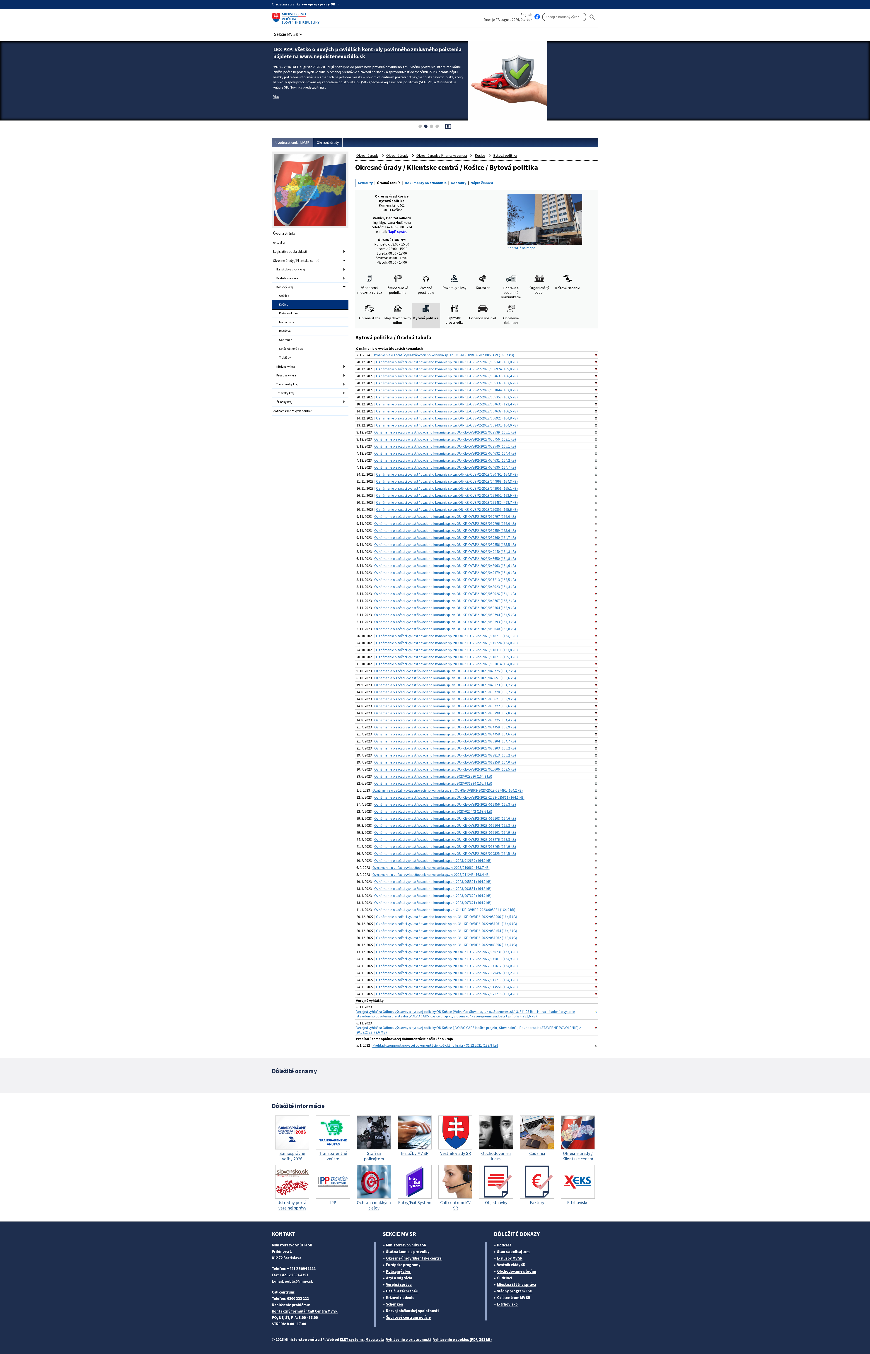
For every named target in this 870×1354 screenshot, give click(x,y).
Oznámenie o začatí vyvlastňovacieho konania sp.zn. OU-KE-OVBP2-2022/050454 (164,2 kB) (446, 930)
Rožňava (285, 331)
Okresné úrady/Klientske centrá (414, 1258)
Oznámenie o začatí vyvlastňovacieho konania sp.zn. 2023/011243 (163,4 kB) (431, 874)
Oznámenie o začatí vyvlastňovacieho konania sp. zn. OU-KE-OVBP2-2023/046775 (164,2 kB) (445, 671)
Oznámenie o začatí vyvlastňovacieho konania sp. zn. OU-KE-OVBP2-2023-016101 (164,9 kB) (445, 832)
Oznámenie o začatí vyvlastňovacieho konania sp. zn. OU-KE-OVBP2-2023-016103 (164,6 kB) (445, 818)
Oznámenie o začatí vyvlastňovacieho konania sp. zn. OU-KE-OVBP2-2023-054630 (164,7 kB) (445, 467)
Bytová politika (505, 155)
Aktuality (279, 242)
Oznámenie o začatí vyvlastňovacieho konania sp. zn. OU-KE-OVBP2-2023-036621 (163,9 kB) (445, 699)
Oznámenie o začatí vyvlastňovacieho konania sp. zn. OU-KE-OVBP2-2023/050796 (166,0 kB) (445, 523)
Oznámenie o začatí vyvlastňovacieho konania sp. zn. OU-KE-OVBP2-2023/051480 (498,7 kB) (447, 502)
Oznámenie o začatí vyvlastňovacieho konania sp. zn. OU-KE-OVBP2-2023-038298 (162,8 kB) (445, 713)
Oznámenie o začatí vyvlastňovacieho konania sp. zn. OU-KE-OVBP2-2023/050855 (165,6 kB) (447, 509)
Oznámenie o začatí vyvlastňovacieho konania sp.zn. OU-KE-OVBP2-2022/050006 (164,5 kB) (446, 916)
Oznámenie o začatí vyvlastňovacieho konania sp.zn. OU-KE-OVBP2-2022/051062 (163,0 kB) (446, 937)
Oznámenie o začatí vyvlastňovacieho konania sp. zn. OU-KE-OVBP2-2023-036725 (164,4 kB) (445, 720)
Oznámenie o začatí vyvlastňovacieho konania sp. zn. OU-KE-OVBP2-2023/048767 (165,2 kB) (445, 600)
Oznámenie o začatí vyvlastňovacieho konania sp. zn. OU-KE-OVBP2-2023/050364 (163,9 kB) (445, 607)
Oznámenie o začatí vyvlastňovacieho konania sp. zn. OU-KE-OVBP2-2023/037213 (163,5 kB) (445, 579)
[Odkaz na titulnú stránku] (297, 17)
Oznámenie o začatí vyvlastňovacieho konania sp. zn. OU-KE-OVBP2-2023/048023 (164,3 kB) (445, 586)
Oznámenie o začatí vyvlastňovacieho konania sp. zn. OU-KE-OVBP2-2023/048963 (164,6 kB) (445, 565)
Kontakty (458, 183)
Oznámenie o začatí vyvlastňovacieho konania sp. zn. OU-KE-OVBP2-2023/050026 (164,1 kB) (445, 593)
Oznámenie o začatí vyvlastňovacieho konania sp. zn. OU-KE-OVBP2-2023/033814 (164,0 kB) (447, 664)
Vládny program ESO (514, 1291)
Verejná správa (399, 1284)
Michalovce (286, 322)
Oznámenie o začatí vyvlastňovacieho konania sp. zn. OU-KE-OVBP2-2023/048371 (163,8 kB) (447, 650)
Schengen (394, 1304)
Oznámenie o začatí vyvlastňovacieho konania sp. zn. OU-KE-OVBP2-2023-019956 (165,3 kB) (445, 804)
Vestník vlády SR (511, 1264)
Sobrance (285, 340)
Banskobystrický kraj (290, 269)
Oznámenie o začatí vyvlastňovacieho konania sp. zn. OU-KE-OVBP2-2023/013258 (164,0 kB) (445, 762)
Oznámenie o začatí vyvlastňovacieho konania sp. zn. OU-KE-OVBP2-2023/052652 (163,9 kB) (447, 495)
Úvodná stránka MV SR (292, 142)
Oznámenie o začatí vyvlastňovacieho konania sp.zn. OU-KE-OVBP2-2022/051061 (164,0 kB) (446, 923)
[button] (288, 33)
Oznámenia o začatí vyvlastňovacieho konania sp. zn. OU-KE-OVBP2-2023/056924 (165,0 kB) (447, 369)
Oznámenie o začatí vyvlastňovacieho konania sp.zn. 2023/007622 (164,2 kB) (432, 895)
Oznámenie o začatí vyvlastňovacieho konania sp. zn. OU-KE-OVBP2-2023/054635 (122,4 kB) (447, 404)
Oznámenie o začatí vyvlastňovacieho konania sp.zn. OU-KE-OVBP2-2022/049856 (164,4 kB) (446, 944)
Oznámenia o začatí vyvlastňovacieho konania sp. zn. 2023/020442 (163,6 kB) (433, 811)
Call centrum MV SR (513, 1297)
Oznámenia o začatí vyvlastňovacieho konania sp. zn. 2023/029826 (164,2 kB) (433, 776)
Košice (283, 304)
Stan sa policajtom (513, 1251)
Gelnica (284, 296)
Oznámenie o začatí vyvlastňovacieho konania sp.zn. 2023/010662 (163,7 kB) (431, 867)
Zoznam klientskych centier (292, 411)
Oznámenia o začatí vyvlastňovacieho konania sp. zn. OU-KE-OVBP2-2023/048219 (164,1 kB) (447, 636)
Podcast (504, 1245)
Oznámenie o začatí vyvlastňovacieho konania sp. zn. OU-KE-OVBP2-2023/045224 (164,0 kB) (447, 643)
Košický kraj (284, 287)
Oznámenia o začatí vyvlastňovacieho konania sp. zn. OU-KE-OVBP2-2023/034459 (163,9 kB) (445, 727)
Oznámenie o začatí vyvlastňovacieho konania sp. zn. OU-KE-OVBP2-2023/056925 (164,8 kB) (447, 418)
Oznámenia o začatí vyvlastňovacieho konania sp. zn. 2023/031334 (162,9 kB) (433, 783)
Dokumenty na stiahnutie (426, 183)
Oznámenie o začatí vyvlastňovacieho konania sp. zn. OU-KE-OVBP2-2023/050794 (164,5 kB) (445, 614)
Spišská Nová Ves (291, 349)
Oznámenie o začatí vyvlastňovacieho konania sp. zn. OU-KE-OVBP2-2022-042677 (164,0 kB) (447, 966)
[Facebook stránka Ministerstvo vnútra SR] (537, 17)
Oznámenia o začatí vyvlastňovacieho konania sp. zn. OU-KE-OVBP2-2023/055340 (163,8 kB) (447, 362)
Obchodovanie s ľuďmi (516, 1271)
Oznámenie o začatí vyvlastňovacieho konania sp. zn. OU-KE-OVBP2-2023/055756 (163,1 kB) (445, 439)
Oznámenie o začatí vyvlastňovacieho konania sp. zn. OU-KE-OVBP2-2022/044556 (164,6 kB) (447, 987)
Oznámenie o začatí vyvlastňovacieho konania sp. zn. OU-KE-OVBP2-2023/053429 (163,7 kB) (443, 355)
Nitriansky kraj (285, 366)
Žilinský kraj (284, 402)
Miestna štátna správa (516, 1284)
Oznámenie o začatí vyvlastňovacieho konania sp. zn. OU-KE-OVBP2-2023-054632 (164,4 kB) (445, 453)
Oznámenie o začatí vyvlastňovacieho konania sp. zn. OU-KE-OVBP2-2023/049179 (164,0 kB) (445, 572)
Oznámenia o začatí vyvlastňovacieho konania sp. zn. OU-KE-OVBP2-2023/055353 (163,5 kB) (447, 397)
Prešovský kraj (286, 375)
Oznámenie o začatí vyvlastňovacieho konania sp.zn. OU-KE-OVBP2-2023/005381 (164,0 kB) (444, 909)
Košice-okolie (288, 313)
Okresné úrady (328, 142)
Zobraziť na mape (521, 248)
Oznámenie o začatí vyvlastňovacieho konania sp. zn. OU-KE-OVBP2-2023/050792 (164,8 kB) (447, 474)
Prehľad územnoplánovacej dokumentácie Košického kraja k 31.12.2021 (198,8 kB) (435, 1045)
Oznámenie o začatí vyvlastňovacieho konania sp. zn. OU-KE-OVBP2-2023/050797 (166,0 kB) (445, 516)
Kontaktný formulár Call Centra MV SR (305, 1311)
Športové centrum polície (408, 1317)
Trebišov (285, 357)
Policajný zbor (398, 1271)
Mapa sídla (374, 1339)
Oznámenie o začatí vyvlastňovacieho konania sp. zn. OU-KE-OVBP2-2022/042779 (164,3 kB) (447, 980)
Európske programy (403, 1264)
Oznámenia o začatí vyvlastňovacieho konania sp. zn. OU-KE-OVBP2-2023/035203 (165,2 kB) (445, 748)
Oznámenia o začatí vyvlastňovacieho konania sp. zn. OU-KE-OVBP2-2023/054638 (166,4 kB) (447, 376)
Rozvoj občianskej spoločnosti (412, 1310)
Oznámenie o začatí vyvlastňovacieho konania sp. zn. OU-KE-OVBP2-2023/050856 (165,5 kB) (445, 544)
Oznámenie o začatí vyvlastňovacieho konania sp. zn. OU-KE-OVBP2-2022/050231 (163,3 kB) (447, 951)
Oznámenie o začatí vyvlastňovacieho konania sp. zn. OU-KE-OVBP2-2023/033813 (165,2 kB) (445, 755)
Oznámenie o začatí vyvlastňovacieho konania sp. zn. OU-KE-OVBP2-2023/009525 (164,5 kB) (445, 853)
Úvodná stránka (284, 233)
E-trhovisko (507, 1304)
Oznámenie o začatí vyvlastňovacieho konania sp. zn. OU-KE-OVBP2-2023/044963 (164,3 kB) (447, 481)
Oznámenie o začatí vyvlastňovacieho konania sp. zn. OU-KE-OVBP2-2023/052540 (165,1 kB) (445, 446)
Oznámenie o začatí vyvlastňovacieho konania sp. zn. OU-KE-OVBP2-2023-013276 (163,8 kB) (445, 839)
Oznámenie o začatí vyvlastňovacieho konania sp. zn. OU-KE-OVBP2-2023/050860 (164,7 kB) (445, 537)
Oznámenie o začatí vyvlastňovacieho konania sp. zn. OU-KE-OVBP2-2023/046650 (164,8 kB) (445, 558)
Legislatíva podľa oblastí (290, 251)
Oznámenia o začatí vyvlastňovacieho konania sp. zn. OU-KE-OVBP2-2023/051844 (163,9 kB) (447, 390)
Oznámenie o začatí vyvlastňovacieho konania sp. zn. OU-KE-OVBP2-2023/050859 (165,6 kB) (445, 530)
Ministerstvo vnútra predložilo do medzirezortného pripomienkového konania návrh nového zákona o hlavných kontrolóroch (367, 53)
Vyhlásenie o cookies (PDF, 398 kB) (462, 1339)
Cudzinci (504, 1277)
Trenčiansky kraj (287, 384)
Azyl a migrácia (399, 1277)
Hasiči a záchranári (402, 1291)
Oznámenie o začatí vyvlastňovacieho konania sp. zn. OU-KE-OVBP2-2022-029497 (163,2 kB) (447, 973)
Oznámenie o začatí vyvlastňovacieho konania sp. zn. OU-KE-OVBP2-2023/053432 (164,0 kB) (447, 425)
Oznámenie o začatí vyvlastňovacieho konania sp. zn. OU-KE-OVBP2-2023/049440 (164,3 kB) (445, 551)
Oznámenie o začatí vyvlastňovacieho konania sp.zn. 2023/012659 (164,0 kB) (432, 860)
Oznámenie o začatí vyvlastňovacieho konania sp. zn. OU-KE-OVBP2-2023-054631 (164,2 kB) (445, 460)
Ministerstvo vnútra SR (406, 1245)
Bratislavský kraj (287, 278)
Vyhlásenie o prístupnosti (408, 1339)
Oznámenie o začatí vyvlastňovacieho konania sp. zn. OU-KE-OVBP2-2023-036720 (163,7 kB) (445, 692)
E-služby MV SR (509, 1258)
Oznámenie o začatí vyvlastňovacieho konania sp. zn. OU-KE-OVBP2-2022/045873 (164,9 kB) (447, 958)
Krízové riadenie (400, 1297)
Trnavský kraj (285, 393)
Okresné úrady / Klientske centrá (296, 260)
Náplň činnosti (482, 183)
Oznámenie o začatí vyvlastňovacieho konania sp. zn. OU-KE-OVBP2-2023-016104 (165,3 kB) (445, 825)
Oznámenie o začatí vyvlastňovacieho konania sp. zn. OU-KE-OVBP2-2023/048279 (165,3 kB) (447, 657)
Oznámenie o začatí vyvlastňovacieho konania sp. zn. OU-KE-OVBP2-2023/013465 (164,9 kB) (445, 846)
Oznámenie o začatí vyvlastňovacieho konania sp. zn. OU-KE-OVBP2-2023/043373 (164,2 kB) (445, 685)
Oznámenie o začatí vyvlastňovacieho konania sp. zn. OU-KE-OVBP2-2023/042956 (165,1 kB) (447, 488)
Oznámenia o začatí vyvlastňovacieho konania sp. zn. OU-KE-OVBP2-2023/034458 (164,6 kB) (445, 734)
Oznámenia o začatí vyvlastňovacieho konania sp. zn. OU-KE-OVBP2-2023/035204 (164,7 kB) (445, 741)
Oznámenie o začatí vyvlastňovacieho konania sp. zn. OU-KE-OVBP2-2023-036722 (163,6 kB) (445, 706)
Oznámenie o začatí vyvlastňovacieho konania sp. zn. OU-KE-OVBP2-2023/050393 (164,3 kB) (445, 621)
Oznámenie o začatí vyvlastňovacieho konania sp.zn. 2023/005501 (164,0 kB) (432, 881)
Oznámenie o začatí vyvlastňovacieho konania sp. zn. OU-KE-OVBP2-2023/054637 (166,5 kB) (447, 411)
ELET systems (352, 1339)
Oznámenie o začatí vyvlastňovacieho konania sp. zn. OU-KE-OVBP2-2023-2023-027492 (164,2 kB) (447, 790)
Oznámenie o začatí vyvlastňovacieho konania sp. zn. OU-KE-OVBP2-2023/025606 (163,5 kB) (445, 769)
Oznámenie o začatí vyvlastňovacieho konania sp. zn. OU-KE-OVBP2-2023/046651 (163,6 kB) (445, 678)
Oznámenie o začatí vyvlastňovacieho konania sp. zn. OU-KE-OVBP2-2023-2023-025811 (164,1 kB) (449, 797)
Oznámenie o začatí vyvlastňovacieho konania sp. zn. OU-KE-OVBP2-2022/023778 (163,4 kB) (447, 994)
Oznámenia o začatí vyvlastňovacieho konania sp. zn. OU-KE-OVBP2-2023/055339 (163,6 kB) (447, 383)
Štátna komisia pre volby (408, 1251)
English (526, 14)
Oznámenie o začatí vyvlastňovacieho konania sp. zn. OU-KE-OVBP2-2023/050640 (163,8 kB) (445, 628)
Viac (276, 96)
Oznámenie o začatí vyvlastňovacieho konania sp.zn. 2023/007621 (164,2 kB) (432, 902)
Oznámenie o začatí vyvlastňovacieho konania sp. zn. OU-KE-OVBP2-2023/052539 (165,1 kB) (445, 432)
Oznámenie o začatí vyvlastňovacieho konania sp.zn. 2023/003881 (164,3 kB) (432, 888)
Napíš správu (397, 231)
